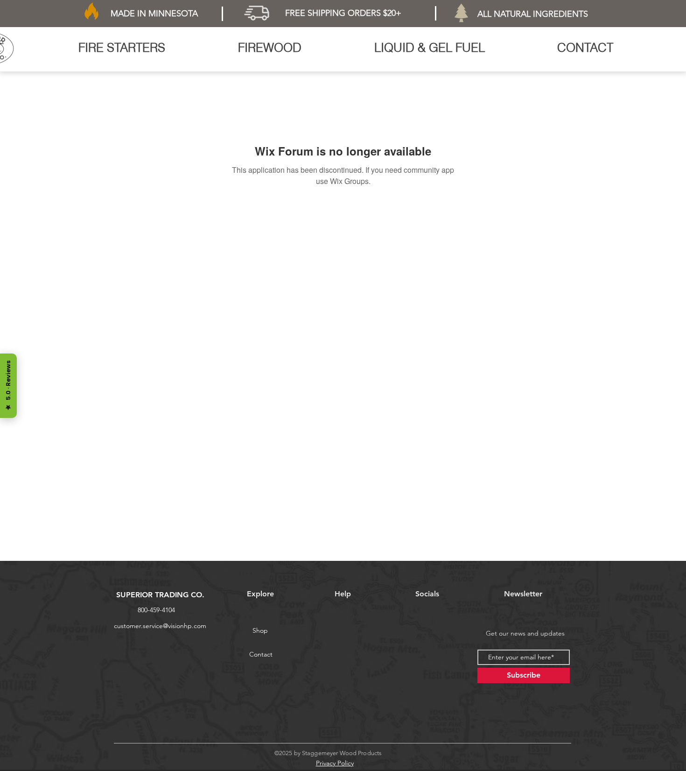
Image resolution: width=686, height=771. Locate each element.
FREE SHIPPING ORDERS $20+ (343, 13)
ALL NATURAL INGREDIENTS (532, 14)
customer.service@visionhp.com (160, 626)
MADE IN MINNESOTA (154, 13)
